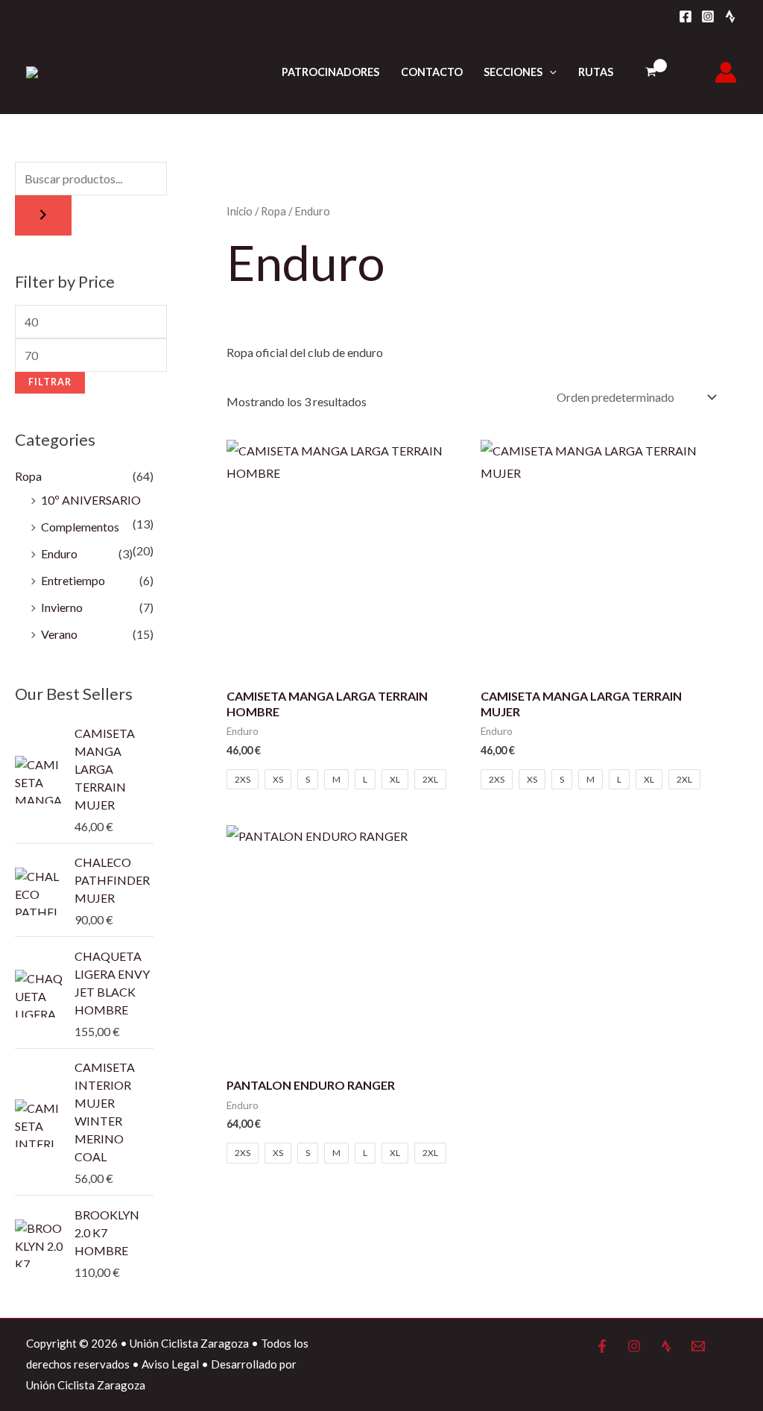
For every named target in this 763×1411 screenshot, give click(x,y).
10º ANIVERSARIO (91, 500)
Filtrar (50, 382)
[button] (549, 72)
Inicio (240, 211)
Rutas (595, 72)
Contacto (432, 72)
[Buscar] (43, 215)
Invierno (62, 607)
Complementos (80, 527)
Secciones (513, 72)
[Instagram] (708, 16)
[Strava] (730, 16)
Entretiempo (73, 580)
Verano (59, 634)
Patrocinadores (330, 72)
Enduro (59, 553)
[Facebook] (685, 16)
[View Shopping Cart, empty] (650, 72)
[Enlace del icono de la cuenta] (726, 72)
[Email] (698, 1346)
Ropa (28, 476)
